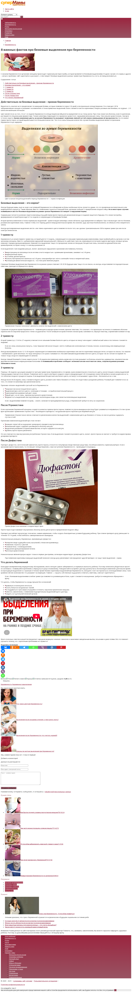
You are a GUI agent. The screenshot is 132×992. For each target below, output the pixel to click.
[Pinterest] (61, 647)
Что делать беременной (14, 97)
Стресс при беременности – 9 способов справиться (56, 914)
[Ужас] (3, 679)
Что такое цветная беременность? (29, 704)
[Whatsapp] (33, 647)
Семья (11, 961)
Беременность (10, 25)
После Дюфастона (12, 95)
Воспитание (13, 975)
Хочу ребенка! (10, 936)
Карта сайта (9, 9)
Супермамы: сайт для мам (22, 981)
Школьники (9, 891)
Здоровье (8, 31)
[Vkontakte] (5, 647)
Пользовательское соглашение (45, 981)
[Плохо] (9, 679)
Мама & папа (9, 35)
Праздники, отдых (16, 969)
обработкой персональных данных (58, 792)
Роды (7, 27)
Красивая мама (10, 944)
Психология (13, 973)
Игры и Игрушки (15, 963)
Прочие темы (10, 953)
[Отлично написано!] (41, 679)
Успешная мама (15, 965)
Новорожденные (11, 889)
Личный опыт (14, 959)
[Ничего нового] (18, 679)
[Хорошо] (29, 679)
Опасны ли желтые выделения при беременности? (35, 751)
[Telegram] (24, 647)
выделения (27, 684)
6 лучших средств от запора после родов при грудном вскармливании (29, 921)
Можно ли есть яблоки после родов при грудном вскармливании (28, 923)
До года (12, 971)
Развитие (8, 33)
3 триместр (9, 91)
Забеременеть (10, 22)
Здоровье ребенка (12, 887)
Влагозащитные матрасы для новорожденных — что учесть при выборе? (31, 925)
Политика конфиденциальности (13, 984)
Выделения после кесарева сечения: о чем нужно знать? (37, 720)
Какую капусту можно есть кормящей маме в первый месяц (26, 927)
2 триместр (9, 89)
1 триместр (9, 87)
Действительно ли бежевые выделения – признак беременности (29, 83)
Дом (6, 37)
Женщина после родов (13, 29)
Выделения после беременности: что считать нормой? (36, 735)
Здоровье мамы (11, 885)
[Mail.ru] (52, 647)
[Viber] (42, 647)
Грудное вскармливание (14, 883)
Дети (7, 942)
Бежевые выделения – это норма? (18, 85)
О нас (7, 11)
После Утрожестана (12, 93)
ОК (115, 990)
